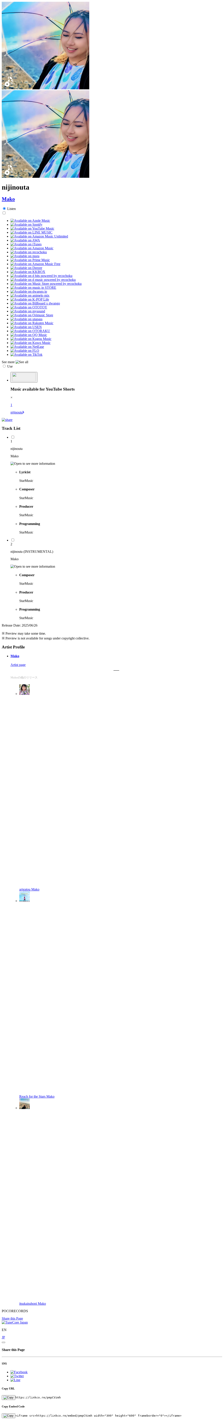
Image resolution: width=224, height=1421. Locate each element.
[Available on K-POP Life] (29, 299)
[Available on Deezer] (26, 268)
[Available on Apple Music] (30, 220)
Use (10, 366)
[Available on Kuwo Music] (30, 343)
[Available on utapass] (26, 319)
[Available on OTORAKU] (30, 331)
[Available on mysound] (27, 311)
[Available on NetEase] (27, 347)
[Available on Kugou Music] (30, 339)
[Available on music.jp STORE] (33, 287)
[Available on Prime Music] (30, 260)
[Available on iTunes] (26, 244)
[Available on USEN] (26, 327)
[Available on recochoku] (28, 252)
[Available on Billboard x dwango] (35, 303)
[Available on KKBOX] (27, 272)
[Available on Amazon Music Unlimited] (39, 236)
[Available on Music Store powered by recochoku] (46, 283)
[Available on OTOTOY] (28, 307)
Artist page (18, 665)
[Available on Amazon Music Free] (35, 264)
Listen (11, 209)
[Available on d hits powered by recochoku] (41, 276)
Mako (8, 199)
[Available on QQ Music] (28, 335)
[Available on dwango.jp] (28, 291)
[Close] (3, 1342)
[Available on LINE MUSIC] (31, 232)
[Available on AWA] (25, 240)
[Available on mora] (24, 256)
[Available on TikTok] (26, 354)
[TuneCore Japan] (15, 1322)
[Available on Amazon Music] (31, 248)
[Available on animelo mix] (29, 295)
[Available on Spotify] (26, 224)
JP (3, 1337)
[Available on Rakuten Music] (31, 323)
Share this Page (12, 1318)
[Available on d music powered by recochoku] (43, 280)
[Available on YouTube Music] (32, 228)
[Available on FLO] (24, 350)
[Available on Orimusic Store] (31, 315)
